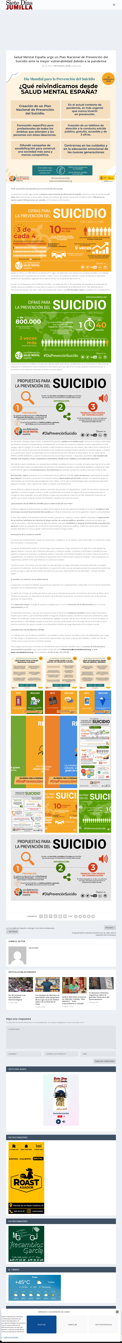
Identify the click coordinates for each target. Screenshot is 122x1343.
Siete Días (33, 948)
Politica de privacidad (11, 1337)
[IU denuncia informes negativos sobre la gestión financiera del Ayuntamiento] (101, 983)
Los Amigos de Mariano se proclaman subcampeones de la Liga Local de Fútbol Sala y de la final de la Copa (47, 999)
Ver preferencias (103, 1324)
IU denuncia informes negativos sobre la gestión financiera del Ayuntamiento (99, 996)
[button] (117, 1312)
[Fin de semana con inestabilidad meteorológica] (20, 984)
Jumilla (68, 66)
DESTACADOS (59, 66)
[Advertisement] (61, 27)
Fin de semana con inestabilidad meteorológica (16, 997)
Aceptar (42, 1324)
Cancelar (72, 1324)
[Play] (58, 1122)
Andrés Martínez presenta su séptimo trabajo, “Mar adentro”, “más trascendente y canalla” (74, 1000)
